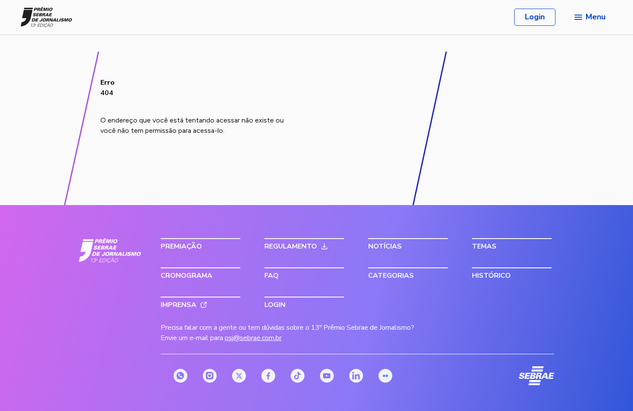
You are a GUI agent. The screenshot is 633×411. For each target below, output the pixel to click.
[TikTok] (297, 376)
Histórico (491, 275)
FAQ (271, 275)
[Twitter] (239, 376)
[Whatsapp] (180, 376)
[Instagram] (210, 376)
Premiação (181, 246)
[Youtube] (327, 376)
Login (535, 17)
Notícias (385, 246)
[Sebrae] (110, 250)
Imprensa (178, 305)
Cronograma (186, 275)
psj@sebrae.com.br (253, 338)
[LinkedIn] (356, 376)
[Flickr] (385, 376)
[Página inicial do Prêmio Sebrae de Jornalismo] (46, 17)
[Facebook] (268, 376)
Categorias (391, 275)
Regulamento (290, 246)
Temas (484, 246)
